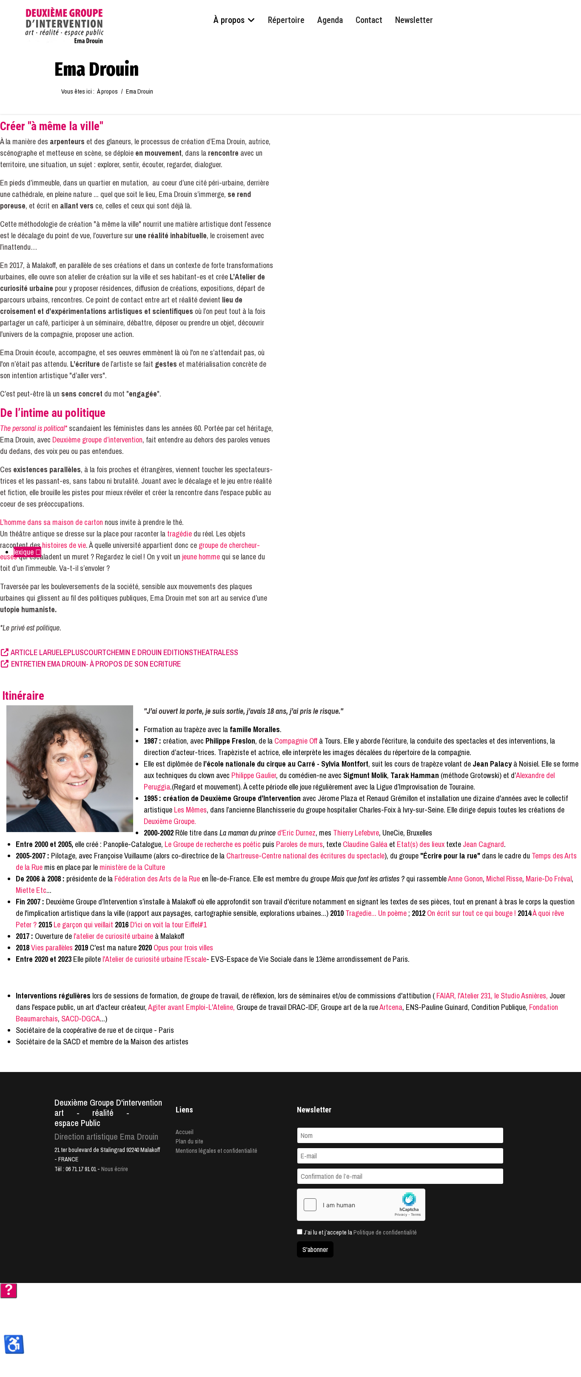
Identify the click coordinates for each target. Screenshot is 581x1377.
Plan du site (189, 1141)
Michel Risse (504, 878)
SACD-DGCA (80, 1018)
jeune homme (201, 556)
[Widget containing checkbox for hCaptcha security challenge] (361, 1205)
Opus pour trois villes (183, 947)
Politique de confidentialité (385, 1232)
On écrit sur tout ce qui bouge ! (471, 913)
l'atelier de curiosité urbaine (113, 936)
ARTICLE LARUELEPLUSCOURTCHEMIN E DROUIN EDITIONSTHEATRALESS (123, 652)
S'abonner (315, 1249)
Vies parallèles (51, 947)
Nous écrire (114, 1169)
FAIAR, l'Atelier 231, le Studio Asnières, (492, 995)
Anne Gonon (465, 878)
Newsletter (414, 20)
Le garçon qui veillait (83, 924)
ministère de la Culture (132, 867)
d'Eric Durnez (296, 832)
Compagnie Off (296, 741)
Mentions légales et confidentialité (216, 1151)
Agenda (330, 20)
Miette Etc (31, 890)
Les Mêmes (190, 809)
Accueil (185, 1132)
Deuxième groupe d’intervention (97, 439)
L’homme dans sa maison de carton (51, 522)
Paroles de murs (299, 844)
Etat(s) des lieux (420, 844)
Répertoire (286, 20)
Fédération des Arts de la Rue (157, 878)
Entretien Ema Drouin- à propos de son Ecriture (95, 664)
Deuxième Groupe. (170, 821)
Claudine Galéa (365, 844)
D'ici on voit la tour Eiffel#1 (168, 924)
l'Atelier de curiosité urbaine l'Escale (154, 959)
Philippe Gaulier (253, 775)
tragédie (180, 533)
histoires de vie (64, 545)
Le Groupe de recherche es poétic (213, 844)
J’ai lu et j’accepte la (359, 1232)
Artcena (390, 1007)
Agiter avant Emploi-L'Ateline (190, 1007)
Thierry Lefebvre (355, 832)
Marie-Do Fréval (549, 878)
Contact (369, 20)
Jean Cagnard (483, 844)
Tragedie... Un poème (376, 913)
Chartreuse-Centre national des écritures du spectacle (305, 855)
